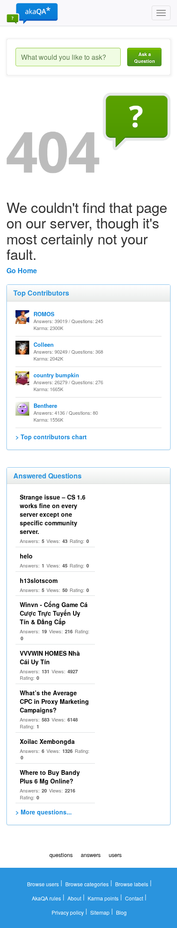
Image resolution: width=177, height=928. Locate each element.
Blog (121, 912)
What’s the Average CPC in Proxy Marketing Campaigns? (54, 701)
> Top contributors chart (51, 436)
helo (26, 556)
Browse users (43, 884)
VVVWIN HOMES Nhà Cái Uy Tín (50, 657)
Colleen (44, 344)
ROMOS (44, 314)
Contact (134, 898)
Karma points (103, 898)
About (74, 898)
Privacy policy (68, 912)
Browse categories (87, 884)
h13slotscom (39, 580)
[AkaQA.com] (32, 13)
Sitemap (100, 912)
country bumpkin (56, 375)
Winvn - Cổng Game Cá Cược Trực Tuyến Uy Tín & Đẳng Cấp (54, 613)
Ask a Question (144, 57)
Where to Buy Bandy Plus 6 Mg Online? (50, 776)
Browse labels (131, 884)
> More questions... (43, 812)
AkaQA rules (46, 898)
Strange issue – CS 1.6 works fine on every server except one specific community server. (52, 514)
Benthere (45, 405)
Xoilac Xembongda (47, 741)
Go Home (21, 270)
